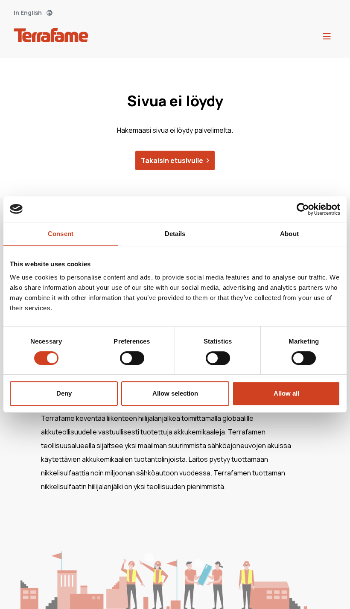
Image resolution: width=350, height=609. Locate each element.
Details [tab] (175, 233)
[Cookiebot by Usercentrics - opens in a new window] (302, 209)
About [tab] (289, 233)
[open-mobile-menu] (327, 36)
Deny (64, 393)
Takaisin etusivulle (172, 160)
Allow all (286, 393)
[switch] (132, 358)
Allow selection (175, 393)
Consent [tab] (60, 233)
